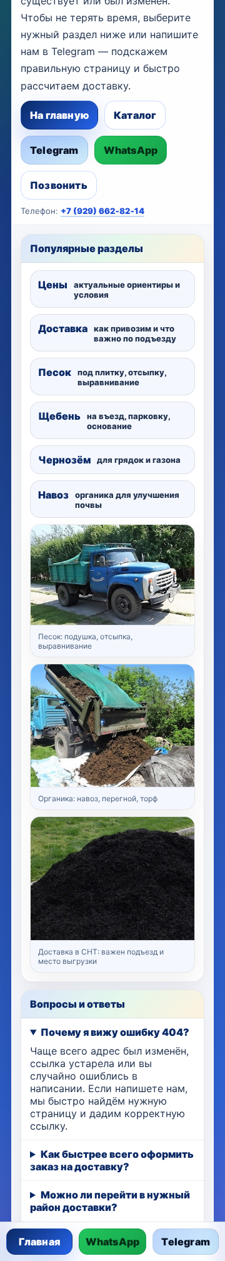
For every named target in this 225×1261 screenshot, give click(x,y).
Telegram (54, 150)
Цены (109, 289)
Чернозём (109, 459)
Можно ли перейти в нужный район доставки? (110, 1200)
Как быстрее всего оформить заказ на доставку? (112, 1160)
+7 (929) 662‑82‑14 (102, 211)
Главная (39, 1241)
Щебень (104, 420)
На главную (59, 115)
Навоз (108, 499)
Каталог (135, 115)
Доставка (107, 332)
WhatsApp (131, 150)
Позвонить (59, 185)
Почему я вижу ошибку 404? (115, 1032)
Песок (102, 376)
